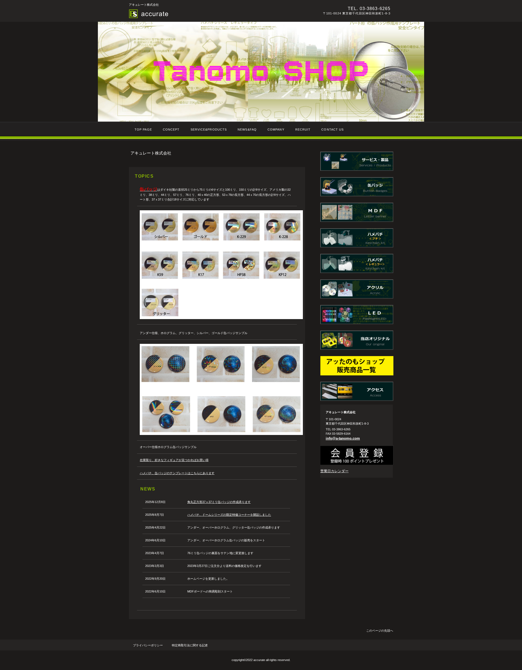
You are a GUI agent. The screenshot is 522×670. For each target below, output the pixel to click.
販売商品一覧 (356, 365)
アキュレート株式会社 (203, 14)
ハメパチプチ (356, 238)
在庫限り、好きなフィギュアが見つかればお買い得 (174, 460)
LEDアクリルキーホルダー (356, 314)
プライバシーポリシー (148, 645)
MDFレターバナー (356, 212)
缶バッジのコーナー (356, 186)
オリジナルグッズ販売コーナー (356, 340)
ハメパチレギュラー (356, 263)
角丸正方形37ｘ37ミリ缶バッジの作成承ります (219, 502)
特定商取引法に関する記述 (190, 645)
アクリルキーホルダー (356, 289)
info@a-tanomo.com (343, 438)
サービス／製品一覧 (356, 161)
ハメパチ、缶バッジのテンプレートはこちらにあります (177, 473)
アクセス (356, 391)
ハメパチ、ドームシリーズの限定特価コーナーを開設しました (229, 514)
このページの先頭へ (379, 630)
